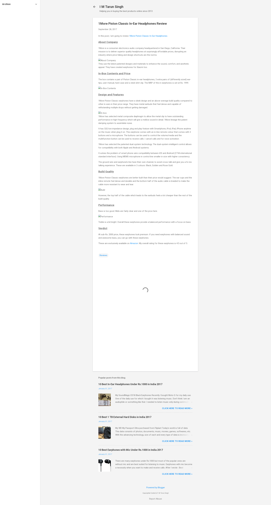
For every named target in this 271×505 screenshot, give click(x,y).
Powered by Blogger (155, 487)
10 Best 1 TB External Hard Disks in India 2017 (124, 417)
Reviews (103, 255)
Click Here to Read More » (177, 408)
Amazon (134, 243)
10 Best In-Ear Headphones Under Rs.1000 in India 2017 (130, 384)
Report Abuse (155, 499)
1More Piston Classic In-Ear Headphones (148, 36)
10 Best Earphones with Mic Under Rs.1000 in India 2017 (130, 449)
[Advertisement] (209, 60)
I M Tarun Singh (111, 7)
